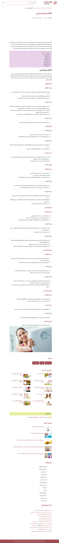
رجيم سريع (36, 363)
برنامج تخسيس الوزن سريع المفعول (17, 381)
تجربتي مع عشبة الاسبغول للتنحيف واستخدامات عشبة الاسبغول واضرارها (28, 447)
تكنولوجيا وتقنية (42, 493)
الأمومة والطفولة (42, 467)
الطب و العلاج (43, 480)
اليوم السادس (46, 64)
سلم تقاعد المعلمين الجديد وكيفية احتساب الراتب (41, 512)
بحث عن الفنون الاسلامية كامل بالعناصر (43, 510)
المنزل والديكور (43, 485)
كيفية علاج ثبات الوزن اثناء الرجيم (17, 374)
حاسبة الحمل (43, 501)
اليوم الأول (47, 56)
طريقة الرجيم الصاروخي (18, 387)
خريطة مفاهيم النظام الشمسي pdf (44, 514)
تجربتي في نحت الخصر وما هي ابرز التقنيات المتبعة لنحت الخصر (30, 454)
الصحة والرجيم (43, 477)
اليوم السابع (46, 66)
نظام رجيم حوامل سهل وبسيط (39, 381)
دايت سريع (48, 363)
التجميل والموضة (42, 469)
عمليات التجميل (43, 496)
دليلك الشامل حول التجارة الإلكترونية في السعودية (41, 531)
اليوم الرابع (46, 61)
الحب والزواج (43, 472)
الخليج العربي (43, 474)
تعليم (45, 490)
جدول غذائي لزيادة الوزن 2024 (37, 433)
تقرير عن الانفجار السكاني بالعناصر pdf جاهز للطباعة (41, 528)
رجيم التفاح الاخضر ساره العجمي (18, 401)
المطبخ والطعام (43, 482)
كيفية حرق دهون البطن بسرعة (39, 388)
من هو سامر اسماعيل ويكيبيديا (45, 516)
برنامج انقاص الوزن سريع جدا (38, 401)
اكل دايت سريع (40, 394)
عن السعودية (43, 498)
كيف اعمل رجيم (40, 374)
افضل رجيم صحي (45, 54)
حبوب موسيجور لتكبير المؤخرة (45, 520)
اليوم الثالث (46, 59)
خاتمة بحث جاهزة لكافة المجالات (44, 530)
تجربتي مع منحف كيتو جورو (38, 426)
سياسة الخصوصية (17, 541)
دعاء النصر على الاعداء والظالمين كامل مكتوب (42, 526)
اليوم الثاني (47, 58)
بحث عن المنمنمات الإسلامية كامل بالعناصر (42, 522)
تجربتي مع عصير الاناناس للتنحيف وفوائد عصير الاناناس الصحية (30, 440)
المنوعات (44, 488)
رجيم (42, 363)
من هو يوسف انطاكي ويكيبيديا (45, 518)
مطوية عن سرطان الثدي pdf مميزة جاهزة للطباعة (41, 524)
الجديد (2, 3)
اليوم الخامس (46, 62)
